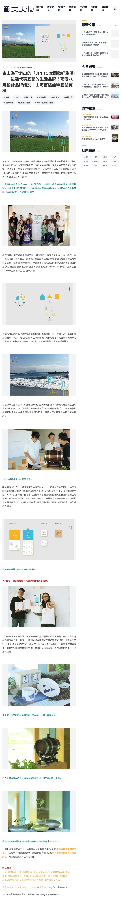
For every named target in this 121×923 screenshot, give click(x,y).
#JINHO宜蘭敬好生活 (44, 102)
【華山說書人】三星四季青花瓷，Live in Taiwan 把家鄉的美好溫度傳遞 (36, 871)
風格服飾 (94, 8)
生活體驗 (83, 8)
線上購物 (39, 8)
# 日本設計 (95, 161)
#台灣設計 (41, 97)
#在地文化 (68, 97)
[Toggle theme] (114, 8)
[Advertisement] (39, 905)
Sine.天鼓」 (55, 841)
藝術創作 (72, 8)
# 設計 (105, 157)
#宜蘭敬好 (8, 102)
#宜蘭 (6, 97)
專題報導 (105, 8)
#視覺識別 (55, 97)
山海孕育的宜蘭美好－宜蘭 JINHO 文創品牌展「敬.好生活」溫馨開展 (34, 875)
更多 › (117, 25)
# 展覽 (114, 161)
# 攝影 (86, 157)
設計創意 (50, 8)
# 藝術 (105, 161)
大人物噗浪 (7, 887)
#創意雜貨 (28, 97)
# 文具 (114, 157)
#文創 (16, 97)
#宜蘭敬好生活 (24, 102)
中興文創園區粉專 (61, 852)
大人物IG (32, 887)
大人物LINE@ (45, 887)
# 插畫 (105, 166)
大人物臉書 (20, 887)
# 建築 (95, 157)
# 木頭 (114, 166)
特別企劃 (61, 8)
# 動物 (95, 166)
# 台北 (86, 161)
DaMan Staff (26, 67)
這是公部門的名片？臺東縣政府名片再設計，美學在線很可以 (31, 879)
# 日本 (86, 166)
